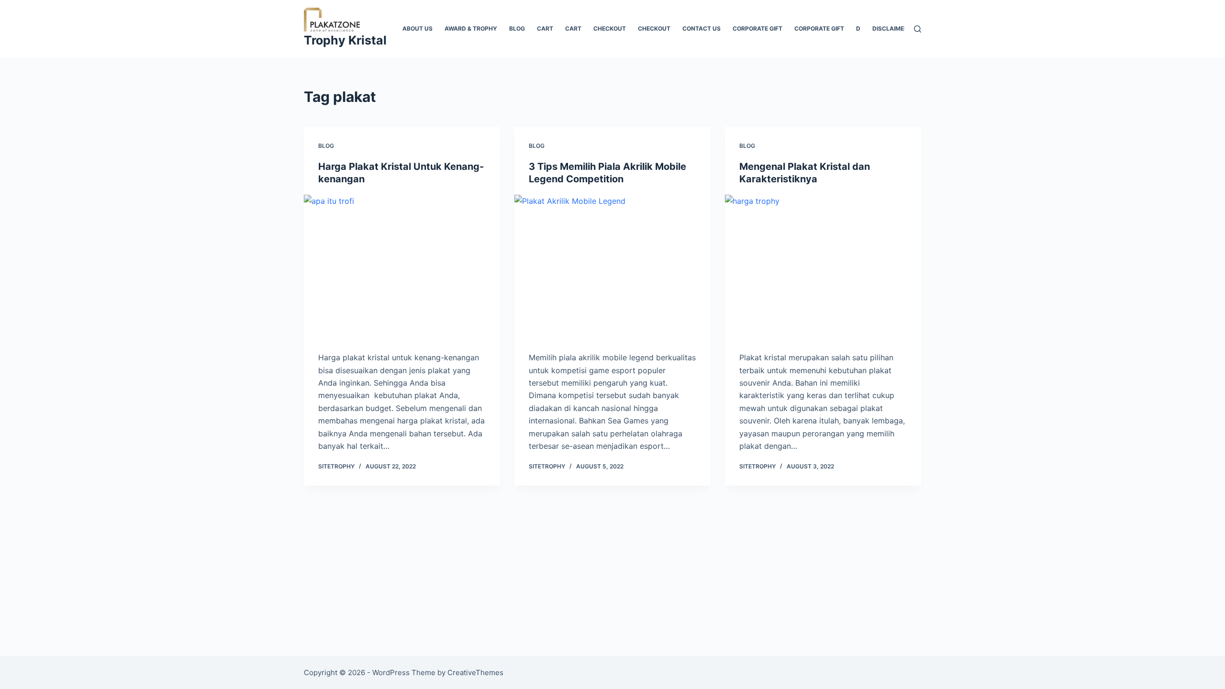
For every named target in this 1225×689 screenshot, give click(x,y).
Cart (545, 28)
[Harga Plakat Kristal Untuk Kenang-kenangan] (402, 268)
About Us (417, 28)
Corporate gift (757, 28)
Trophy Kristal (345, 40)
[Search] (917, 29)
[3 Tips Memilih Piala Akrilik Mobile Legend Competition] (612, 268)
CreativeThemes (475, 672)
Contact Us (701, 28)
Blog (326, 145)
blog (517, 28)
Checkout (609, 28)
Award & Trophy (471, 28)
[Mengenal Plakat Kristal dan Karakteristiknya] (823, 268)
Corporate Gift (819, 28)
